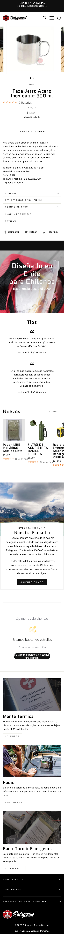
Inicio (32, 84)
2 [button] (34, 78)
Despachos (13, 193)
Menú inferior (13, 880)
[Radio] (32, 761)
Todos (53, 411)
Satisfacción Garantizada (24, 200)
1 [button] (31, 78)
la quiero (12, 736)
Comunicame (13, 802)
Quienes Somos (32, 582)
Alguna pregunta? (18, 214)
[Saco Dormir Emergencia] (32, 827)
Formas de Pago (16, 207)
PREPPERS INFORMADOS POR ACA (25, 901)
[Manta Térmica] (32, 694)
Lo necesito (14, 868)
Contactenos (12, 890)
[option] (32, 5)
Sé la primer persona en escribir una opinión (32, 656)
